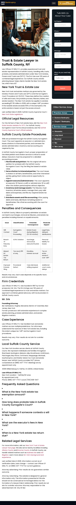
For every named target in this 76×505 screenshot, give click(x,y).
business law (32, 452)
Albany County (7, 450)
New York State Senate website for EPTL (24, 124)
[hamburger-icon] (54, 3)
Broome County (23, 450)
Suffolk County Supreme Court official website (24, 129)
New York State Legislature (12, 114)
